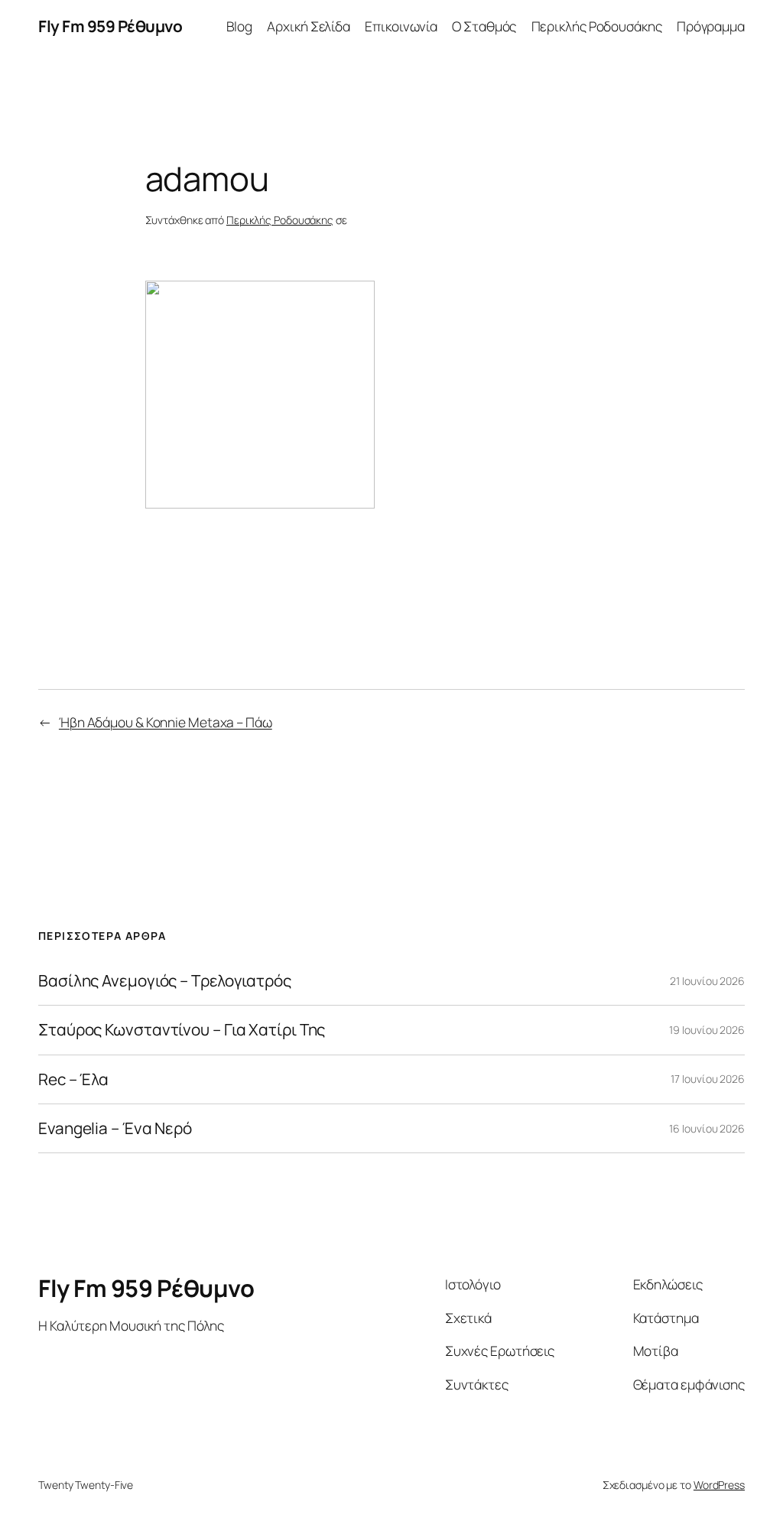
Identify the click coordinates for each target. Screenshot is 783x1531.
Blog (239, 26)
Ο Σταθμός (484, 26)
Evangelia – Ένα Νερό (115, 1128)
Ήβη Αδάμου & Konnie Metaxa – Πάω (165, 722)
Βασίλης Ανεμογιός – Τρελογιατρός (164, 981)
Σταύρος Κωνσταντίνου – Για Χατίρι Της (181, 1030)
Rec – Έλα (73, 1079)
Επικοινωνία (401, 26)
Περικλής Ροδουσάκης (596, 26)
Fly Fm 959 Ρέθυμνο (110, 26)
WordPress (719, 1484)
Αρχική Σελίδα (308, 26)
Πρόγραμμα (711, 26)
